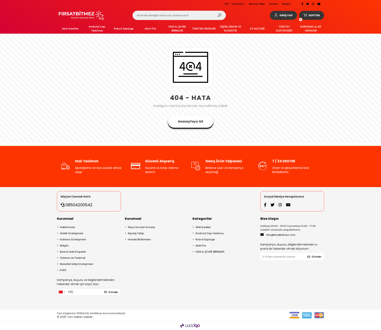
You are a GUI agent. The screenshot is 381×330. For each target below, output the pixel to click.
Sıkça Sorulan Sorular (141, 227)
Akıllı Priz (200, 245)
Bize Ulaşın (269, 218)
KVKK (63, 270)
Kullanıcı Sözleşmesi (73, 239)
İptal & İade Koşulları (73, 252)
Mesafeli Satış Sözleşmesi (76, 264)
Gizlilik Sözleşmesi (71, 233)
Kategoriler (202, 218)
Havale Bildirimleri (139, 239)
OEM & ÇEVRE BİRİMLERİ (209, 252)
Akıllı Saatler (203, 227)
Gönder (113, 292)
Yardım (273, 4)
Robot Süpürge (205, 239)
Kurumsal (65, 218)
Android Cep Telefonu (209, 233)
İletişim (286, 4)
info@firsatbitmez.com (280, 235)
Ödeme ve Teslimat (72, 258)
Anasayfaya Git (190, 121)
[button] (283, 15)
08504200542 (78, 205)
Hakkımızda (67, 227)
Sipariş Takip (257, 4)
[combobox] (61, 292)
